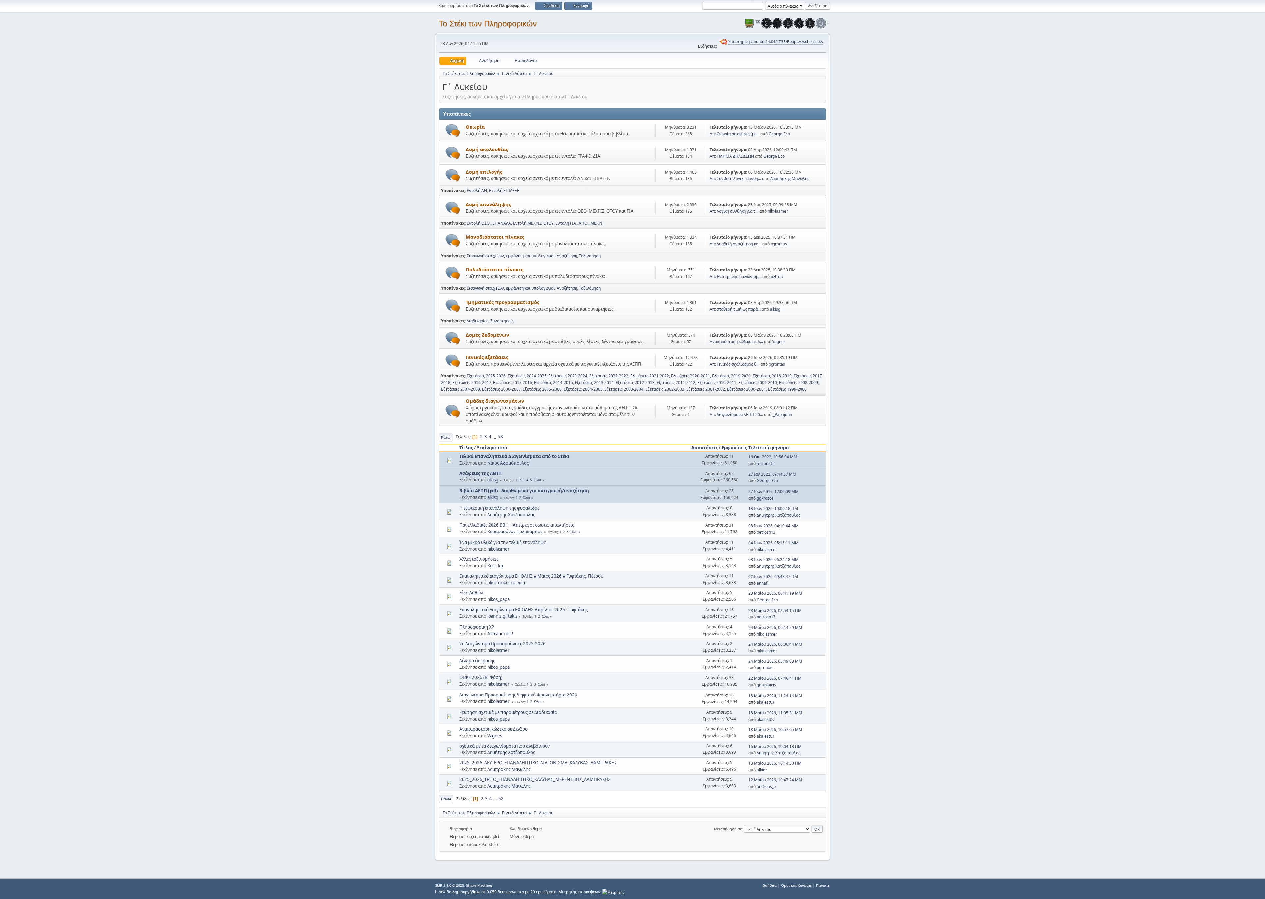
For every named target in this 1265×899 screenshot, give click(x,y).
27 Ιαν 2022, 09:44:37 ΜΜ (772, 474)
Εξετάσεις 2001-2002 (705, 389)
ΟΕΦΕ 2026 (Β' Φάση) (480, 677)
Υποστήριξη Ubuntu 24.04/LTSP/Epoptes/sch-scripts (775, 41)
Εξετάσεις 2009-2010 (757, 382)
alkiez (762, 770)
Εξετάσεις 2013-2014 (594, 382)
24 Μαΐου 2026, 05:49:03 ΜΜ (775, 661)
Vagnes (779, 341)
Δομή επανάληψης (488, 204)
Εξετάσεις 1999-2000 (787, 389)
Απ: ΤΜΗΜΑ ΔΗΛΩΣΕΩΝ (732, 156)
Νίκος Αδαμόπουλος (508, 463)
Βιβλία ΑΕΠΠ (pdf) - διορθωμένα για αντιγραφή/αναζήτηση (524, 491)
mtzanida (765, 463)
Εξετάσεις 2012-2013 (635, 382)
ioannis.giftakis (502, 616)
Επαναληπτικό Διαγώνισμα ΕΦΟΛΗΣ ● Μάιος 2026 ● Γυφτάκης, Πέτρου (531, 576)
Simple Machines (479, 885)
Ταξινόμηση (590, 256)
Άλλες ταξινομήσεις (478, 559)
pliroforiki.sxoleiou (506, 583)
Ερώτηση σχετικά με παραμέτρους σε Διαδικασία (508, 712)
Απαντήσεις (704, 447)
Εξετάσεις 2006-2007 (501, 389)
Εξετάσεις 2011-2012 (676, 382)
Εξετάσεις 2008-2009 (798, 382)
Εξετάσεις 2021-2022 (649, 376)
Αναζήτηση (567, 256)
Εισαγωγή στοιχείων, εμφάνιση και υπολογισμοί (511, 256)
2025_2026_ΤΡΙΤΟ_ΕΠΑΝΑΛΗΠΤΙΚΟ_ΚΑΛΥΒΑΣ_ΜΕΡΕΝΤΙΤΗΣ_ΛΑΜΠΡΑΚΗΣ (535, 779)
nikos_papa (498, 599)
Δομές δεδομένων (487, 334)
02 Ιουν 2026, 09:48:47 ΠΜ (773, 576)
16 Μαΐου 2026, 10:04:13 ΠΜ (774, 746)
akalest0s (765, 702)
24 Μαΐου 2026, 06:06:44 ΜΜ (775, 644)
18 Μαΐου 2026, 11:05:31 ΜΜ (775, 713)
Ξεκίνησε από (492, 447)
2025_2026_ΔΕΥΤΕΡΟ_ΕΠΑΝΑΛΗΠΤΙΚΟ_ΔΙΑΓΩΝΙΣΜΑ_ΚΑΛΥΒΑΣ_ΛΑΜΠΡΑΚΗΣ (538, 763)
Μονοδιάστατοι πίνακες (495, 236)
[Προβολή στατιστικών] (613, 891)
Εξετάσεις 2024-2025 (527, 376)
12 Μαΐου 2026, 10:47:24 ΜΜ (775, 780)
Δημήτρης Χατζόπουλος (511, 515)
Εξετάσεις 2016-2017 (471, 382)
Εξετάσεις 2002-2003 (664, 389)
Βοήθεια (770, 885)
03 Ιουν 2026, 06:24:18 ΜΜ (773, 559)
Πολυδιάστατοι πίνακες (494, 269)
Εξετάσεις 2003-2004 (623, 389)
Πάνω (446, 798)
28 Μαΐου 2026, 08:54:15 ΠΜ (774, 610)
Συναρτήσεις (502, 321)
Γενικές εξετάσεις (487, 357)
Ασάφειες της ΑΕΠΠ (480, 473)
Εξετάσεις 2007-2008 (460, 389)
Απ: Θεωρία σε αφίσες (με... (734, 134)
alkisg (775, 309)
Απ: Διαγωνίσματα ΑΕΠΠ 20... (736, 414)
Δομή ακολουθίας (487, 149)
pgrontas (779, 244)
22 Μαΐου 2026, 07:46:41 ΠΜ (774, 678)
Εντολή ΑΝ (477, 190)
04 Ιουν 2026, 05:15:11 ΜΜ (773, 543)
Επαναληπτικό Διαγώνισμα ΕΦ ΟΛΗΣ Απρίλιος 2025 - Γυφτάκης (523, 610)
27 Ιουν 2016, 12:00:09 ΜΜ (773, 491)
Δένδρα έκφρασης (477, 661)
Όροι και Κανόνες (796, 885)
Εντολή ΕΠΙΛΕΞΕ (504, 190)
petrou (777, 276)
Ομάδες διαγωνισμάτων (495, 400)
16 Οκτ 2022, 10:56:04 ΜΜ (772, 457)
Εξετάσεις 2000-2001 (746, 389)
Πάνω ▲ (823, 885)
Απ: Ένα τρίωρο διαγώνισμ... (735, 276)
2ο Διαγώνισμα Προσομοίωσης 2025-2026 (502, 644)
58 (500, 437)
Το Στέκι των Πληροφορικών (488, 23)
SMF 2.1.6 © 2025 (449, 885)
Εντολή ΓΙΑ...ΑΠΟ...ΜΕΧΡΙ (578, 223)
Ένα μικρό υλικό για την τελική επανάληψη (502, 542)
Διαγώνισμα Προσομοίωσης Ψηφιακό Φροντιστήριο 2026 (518, 695)
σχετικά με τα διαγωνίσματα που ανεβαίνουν (504, 746)
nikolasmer (778, 211)
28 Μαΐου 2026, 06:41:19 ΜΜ (775, 593)
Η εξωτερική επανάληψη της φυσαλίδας (499, 508)
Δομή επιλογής (484, 171)
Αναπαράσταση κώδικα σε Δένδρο (493, 729)
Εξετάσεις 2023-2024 (567, 376)
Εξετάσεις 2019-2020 (731, 376)
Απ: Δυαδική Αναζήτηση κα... (735, 244)
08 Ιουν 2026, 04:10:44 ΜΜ (773, 526)
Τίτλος (466, 447)
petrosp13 (766, 532)
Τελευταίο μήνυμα (768, 447)
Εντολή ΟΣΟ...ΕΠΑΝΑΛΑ (489, 223)
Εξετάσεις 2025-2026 (486, 376)
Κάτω (445, 437)
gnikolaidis (766, 685)
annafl (762, 583)
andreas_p (766, 786)
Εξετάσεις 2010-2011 (716, 382)
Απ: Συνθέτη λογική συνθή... (735, 178)
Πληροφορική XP (476, 627)
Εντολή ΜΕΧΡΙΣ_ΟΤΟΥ (533, 223)
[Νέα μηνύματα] (452, 130)
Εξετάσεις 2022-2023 (608, 376)
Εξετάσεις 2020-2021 (690, 376)
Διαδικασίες (477, 321)
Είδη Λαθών (471, 593)
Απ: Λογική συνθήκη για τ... (734, 211)
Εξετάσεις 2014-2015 (553, 382)
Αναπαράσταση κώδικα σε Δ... (736, 341)
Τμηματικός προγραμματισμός (502, 302)
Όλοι (537, 480)
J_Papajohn (782, 414)
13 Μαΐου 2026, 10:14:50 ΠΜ (774, 763)
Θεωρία (475, 126)
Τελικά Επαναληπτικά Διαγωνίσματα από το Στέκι (514, 456)
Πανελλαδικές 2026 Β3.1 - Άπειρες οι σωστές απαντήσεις (516, 525)
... (494, 437)
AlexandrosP (500, 634)
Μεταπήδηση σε (728, 828)
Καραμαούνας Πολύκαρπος (514, 531)
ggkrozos (765, 498)
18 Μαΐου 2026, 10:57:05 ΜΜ (775, 729)
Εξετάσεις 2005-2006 (542, 389)
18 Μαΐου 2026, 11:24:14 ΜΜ (775, 695)
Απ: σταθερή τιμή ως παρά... (735, 309)
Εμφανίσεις (734, 447)
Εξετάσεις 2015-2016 (512, 382)
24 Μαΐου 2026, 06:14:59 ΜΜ (775, 627)
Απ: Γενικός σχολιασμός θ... (734, 364)
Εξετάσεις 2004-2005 (583, 389)
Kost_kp (495, 566)
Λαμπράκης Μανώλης (789, 178)
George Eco (779, 134)
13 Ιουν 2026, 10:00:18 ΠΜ (773, 508)
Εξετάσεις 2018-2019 (772, 376)
